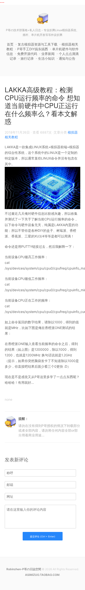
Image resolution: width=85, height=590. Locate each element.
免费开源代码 (27, 54)
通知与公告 (67, 58)
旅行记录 (27, 58)
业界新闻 (48, 54)
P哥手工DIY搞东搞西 (32, 49)
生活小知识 (46, 58)
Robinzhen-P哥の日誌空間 (23, 569)
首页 (10, 44)
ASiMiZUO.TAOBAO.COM (42, 575)
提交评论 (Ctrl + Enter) (42, 536)
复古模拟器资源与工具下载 (37, 44)
